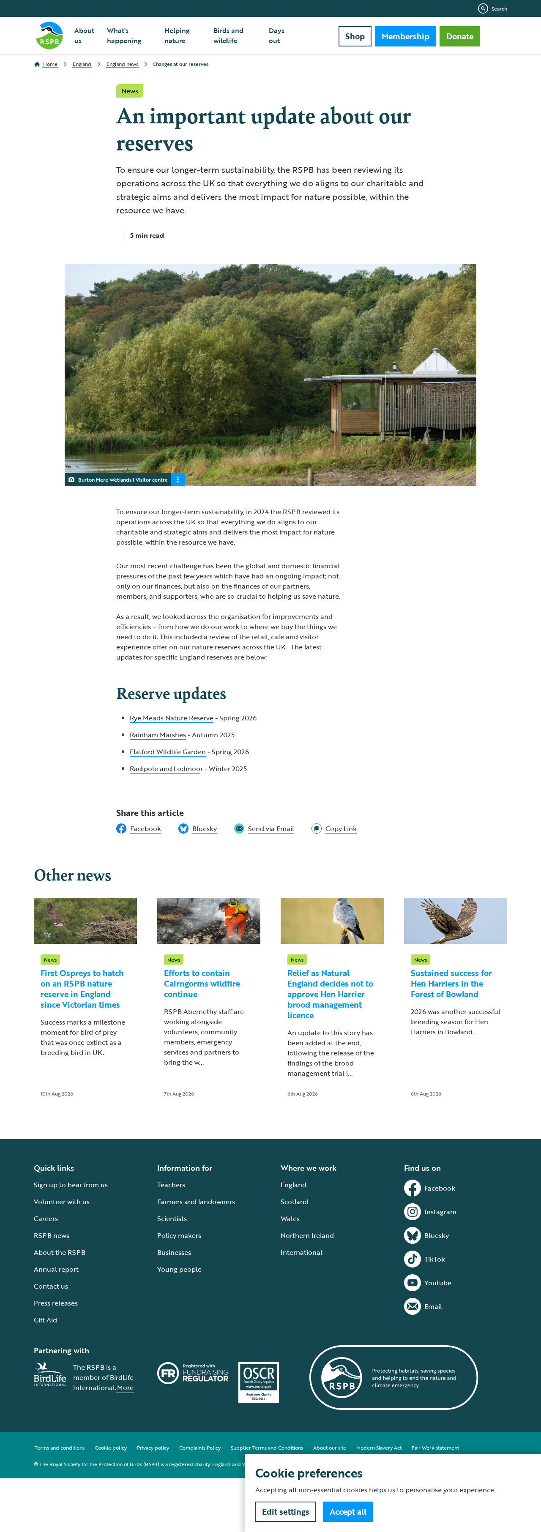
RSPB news (51, 1235)
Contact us (51, 1286)
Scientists (172, 1218)
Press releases (56, 1303)
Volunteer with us (62, 1202)
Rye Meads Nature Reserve (171, 718)
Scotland (295, 1202)
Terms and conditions (60, 1447)
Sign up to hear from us (71, 1185)
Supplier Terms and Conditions (267, 1447)
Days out (276, 35)
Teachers (171, 1185)
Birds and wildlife (228, 35)
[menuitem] (85, 35)
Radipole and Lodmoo (165, 768)
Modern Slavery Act (379, 1447)
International (301, 1252)
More (125, 1387)
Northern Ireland (307, 1235)
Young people (179, 1269)
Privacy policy (153, 1447)
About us (84, 35)
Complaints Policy (200, 1447)
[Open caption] (178, 479)
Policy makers (179, 1235)
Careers (46, 1218)
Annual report (56, 1269)
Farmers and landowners (196, 1202)
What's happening (124, 35)
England (293, 1185)
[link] (334, 828)
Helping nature (177, 35)
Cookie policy (111, 1447)
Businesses (174, 1252)
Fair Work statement (435, 1447)
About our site (329, 1447)
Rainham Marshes (158, 735)
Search (499, 8)
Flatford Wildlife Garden (168, 752)
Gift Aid (45, 1320)
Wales (290, 1218)
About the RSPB (59, 1252)
